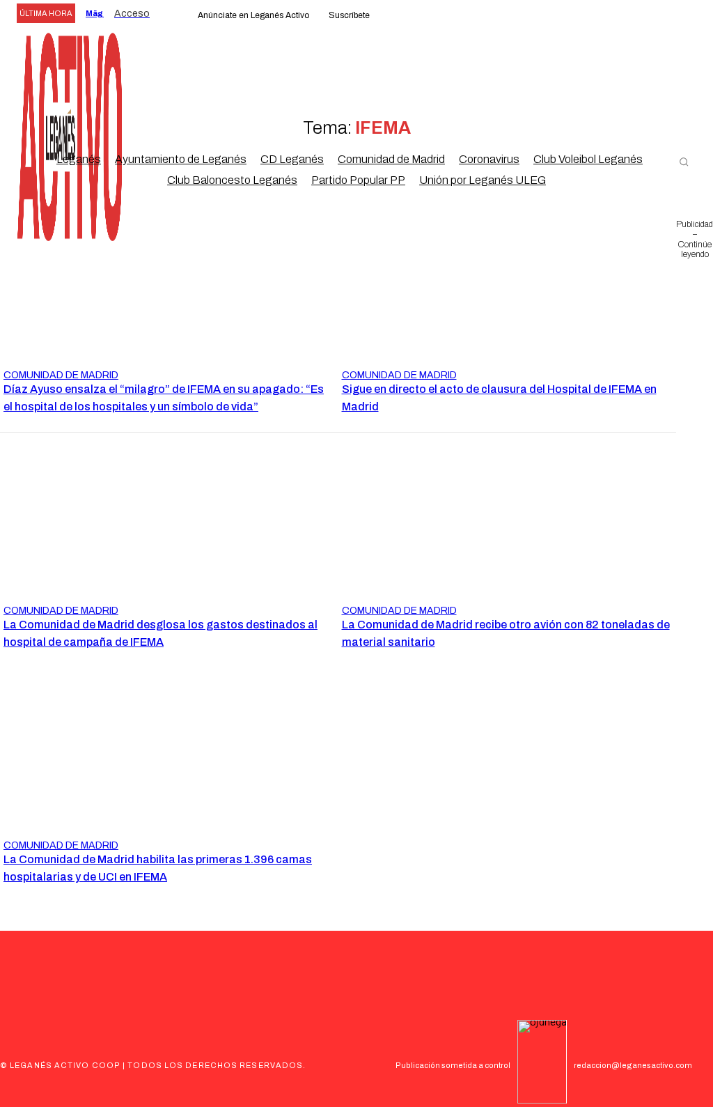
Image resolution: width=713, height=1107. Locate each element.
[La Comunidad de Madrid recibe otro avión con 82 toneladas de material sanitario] (507, 533)
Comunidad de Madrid (60, 375)
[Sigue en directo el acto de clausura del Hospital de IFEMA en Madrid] (507, 297)
